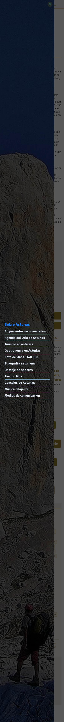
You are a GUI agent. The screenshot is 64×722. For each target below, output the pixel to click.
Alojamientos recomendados (25, 331)
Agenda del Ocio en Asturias (25, 338)
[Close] (50, 4)
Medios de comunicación (22, 395)
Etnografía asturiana (20, 363)
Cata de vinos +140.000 (21, 357)
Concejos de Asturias (20, 382)
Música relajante (16, 389)
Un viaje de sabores (19, 370)
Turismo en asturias (19, 344)
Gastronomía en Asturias (23, 350)
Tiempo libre (13, 376)
